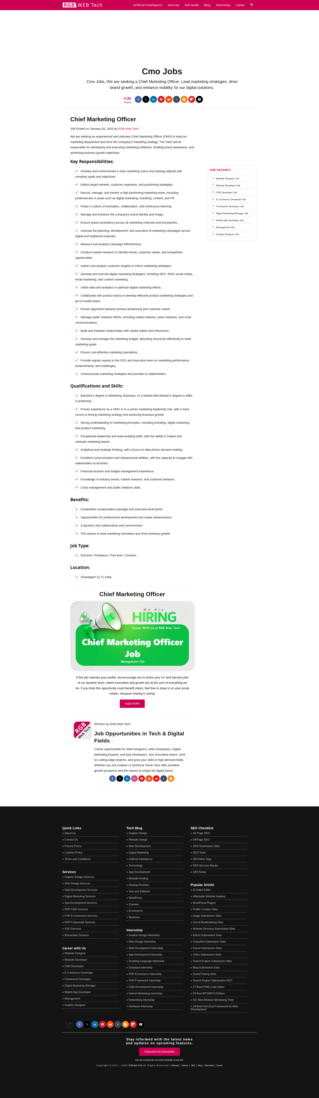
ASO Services (73, 928)
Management (72, 998)
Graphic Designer (75, 1005)
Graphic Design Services (79, 877)
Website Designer (75, 953)
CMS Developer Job (226, 192)
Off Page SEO (201, 839)
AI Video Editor (202, 889)
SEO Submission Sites (206, 846)
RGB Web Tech (128, 128)
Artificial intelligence (147, 5)
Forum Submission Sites (207, 948)
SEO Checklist (202, 828)
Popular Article (202, 885)
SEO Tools (199, 852)
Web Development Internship (146, 948)
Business (134, 917)
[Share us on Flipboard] (192, 99)
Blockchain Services (77, 935)
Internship (223, 5)
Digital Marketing (139, 852)
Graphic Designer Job (227, 234)
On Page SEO (201, 833)
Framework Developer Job (230, 206)
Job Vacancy (220, 170)
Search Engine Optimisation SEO (212, 980)
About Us (70, 833)
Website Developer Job (228, 185)
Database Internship (141, 967)
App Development (139, 872)
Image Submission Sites (207, 915)
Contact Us (71, 839)
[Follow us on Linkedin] (153, 99)
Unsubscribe (148, 1060)
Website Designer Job (227, 178)
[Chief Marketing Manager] (132, 636)
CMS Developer (74, 966)
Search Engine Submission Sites (212, 961)
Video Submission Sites (207, 954)
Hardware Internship (141, 1006)
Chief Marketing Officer (103, 119)
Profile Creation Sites (205, 909)
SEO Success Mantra (205, 865)
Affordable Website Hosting (209, 896)
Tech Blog (134, 828)
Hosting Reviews (139, 885)
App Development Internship (145, 954)
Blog (207, 5)
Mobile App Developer (78, 992)
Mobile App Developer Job (230, 220)
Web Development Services (81, 889)
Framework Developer (78, 979)
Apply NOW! (132, 703)
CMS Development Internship (146, 987)
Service (185, 1065)
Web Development (140, 846)
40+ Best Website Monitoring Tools (213, 999)
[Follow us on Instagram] (134, 778)
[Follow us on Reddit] (169, 99)
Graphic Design (138, 833)
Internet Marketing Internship (145, 993)
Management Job (225, 227)
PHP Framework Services (80, 922)
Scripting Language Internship (146, 961)
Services (173, 5)
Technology (135, 865)
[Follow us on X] (146, 99)
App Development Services (81, 902)
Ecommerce (136, 910)
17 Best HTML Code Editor (208, 987)
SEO (193, 1065)
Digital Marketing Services (80, 896)
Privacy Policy (73, 846)
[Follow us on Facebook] (138, 99)
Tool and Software (139, 891)
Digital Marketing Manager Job (232, 213)
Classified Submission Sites (209, 941)
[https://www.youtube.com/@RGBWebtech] (156, 778)
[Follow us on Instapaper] (199, 99)
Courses (134, 904)
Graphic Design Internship (144, 935)
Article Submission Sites (207, 935)
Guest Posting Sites (204, 974)
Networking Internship (142, 999)
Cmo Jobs (162, 71)
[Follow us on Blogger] (184, 99)
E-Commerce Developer (79, 972)
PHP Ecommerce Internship (145, 974)
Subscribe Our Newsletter (159, 1051)
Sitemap (175, 1065)
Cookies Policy (73, 852)
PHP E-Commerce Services (81, 915)
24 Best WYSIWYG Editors (209, 993)
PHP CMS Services (76, 909)
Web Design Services (77, 883)
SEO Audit (192, 5)
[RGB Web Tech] (82, 7)
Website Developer (76, 959)
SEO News (199, 872)
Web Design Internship (142, 941)
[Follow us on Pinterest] (161, 99)
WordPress (135, 897)
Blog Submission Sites (206, 967)
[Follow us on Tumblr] (176, 99)
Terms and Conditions (77, 859)
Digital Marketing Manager (80, 985)
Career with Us (74, 948)
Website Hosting (138, 878)
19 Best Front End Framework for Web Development (214, 1008)
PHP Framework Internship (145, 980)
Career (240, 5)
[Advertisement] (159, 33)
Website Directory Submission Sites (214, 928)
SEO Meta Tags (202, 859)
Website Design (138, 839)
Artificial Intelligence (141, 859)
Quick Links (71, 828)
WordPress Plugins (204, 902)
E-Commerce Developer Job (231, 199)
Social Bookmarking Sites (208, 922)
